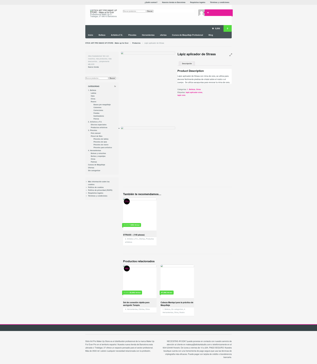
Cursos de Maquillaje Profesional (187, 35)
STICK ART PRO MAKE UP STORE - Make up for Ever (107, 43)
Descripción (187, 63)
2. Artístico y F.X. (131, 239)
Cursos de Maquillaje (96, 164)
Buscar (149, 11)
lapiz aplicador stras (194, 92)
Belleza (102, 35)
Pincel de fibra (96, 136)
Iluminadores (98, 116)
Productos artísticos (99, 127)
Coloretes (97, 107)
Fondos (96, 113)
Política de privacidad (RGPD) (100, 190)
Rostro (182, 312)
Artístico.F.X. (117, 35)
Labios (93, 93)
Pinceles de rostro (100, 144)
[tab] (187, 63)
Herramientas (148, 35)
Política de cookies (96, 187)
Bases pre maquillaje (102, 104)
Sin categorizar (177, 309)
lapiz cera (181, 95)
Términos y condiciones (97, 196)
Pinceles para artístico (102, 147)
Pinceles (132, 35)
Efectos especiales (98, 124)
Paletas (94, 162)
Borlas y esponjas (98, 156)
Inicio (90, 35)
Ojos (93, 96)
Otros (198, 89)
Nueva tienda (93, 67)
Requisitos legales (95, 193)
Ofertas (142, 239)
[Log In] (208, 12)
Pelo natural (96, 133)
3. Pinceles (92, 130)
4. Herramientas (131, 309)
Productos (136, 43)
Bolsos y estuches (98, 153)
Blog (211, 35)
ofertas (163, 35)
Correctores (98, 110)
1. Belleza (191, 89)
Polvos (96, 119)
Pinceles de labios (100, 139)
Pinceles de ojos (100, 142)
